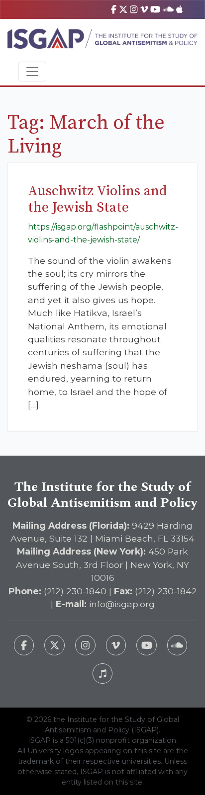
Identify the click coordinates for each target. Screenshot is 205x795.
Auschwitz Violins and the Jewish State (97, 199)
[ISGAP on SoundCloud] (168, 9)
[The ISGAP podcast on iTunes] (103, 673)
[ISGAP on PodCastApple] (179, 9)
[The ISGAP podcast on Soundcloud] (177, 645)
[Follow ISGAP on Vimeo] (116, 645)
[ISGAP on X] (123, 9)
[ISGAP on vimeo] (144, 9)
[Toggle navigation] (32, 71)
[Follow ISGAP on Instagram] (85, 645)
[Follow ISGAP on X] (54, 645)
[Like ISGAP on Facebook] (24, 645)
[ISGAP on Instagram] (133, 9)
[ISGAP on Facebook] (113, 9)
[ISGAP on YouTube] (155, 9)
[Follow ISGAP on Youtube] (146, 645)
